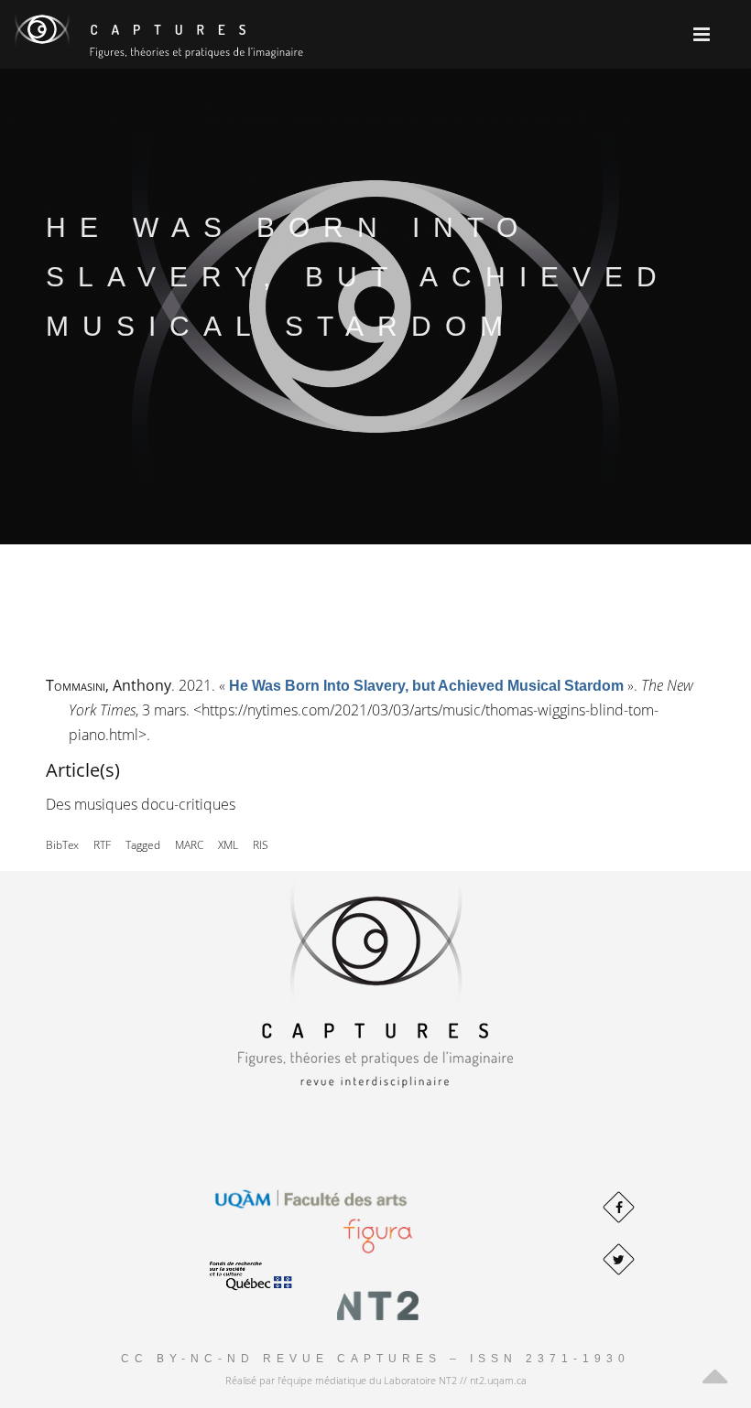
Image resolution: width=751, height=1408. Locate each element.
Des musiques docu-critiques (140, 804)
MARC (189, 845)
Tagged (142, 845)
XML (228, 845)
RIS (260, 845)
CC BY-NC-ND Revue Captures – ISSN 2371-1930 (375, 1358)
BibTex (62, 845)
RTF (102, 845)
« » (426, 685)
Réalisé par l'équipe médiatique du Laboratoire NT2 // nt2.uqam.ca (376, 1380)
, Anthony (108, 685)
